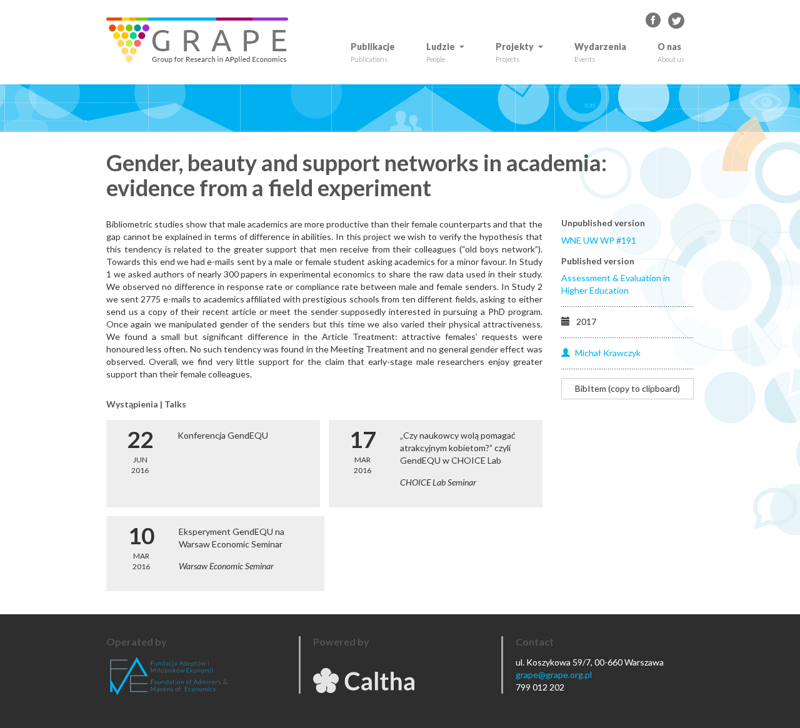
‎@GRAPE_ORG (676, 20)
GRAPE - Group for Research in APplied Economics (654, 20)
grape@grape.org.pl (554, 674)
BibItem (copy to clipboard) (627, 388)
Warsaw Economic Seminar (226, 566)
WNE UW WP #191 (598, 240)
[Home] (202, 40)
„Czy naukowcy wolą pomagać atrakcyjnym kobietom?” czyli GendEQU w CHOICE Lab (458, 448)
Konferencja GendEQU (223, 435)
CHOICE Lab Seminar (438, 482)
